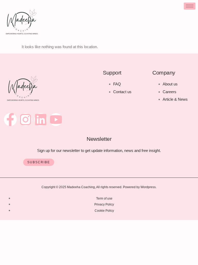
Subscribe (38, 162)
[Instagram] (25, 119)
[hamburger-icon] (189, 6)
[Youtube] (56, 119)
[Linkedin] (40, 119)
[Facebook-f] (10, 119)
